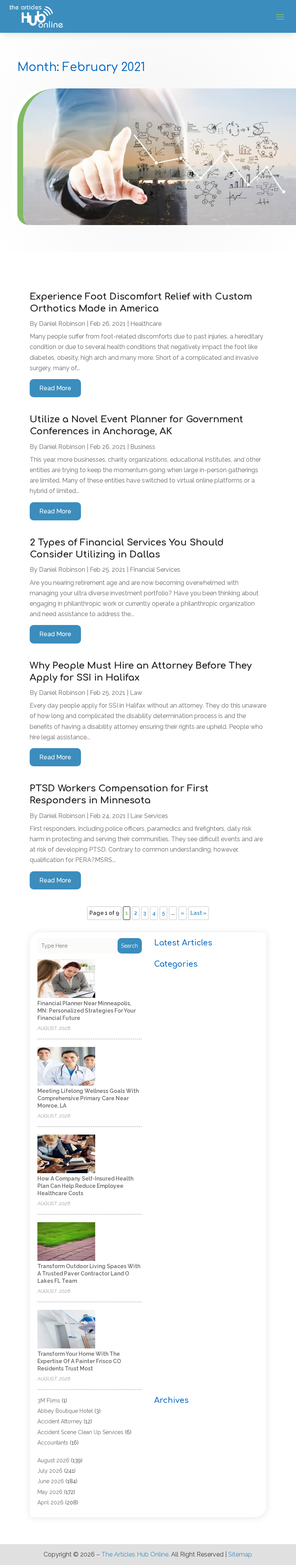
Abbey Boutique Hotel (65, 1411)
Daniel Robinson (62, 323)
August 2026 (53, 1460)
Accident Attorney (59, 1421)
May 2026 (49, 1492)
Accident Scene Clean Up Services (80, 1432)
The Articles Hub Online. (135, 1554)
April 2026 (50, 1502)
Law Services (149, 816)
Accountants (52, 1443)
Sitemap (240, 1554)
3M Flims (48, 1400)
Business (142, 447)
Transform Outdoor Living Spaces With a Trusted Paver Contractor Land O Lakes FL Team (88, 1273)
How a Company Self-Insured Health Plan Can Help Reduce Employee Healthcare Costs (85, 1185)
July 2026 (49, 1471)
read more (55, 388)
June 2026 (50, 1481)
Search (129, 946)
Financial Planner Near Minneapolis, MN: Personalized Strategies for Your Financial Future (86, 1010)
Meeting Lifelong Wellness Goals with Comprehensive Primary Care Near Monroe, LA (88, 1098)
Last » (198, 913)
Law (136, 692)
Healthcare (145, 323)
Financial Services (155, 569)
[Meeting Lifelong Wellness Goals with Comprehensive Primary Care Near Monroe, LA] (66, 1067)
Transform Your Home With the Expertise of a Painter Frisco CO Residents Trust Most (79, 1361)
